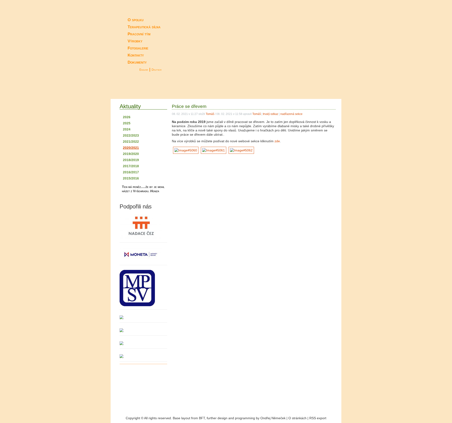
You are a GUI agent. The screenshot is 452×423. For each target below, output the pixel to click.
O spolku (136, 20)
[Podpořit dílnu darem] (230, 89)
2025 (126, 123)
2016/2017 (131, 172)
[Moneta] (143, 255)
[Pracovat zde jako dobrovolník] (263, 89)
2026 (126, 117)
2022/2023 (131, 135)
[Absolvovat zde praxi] (297, 89)
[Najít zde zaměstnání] (143, 89)
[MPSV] (143, 288)
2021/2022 (131, 141)
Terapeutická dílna (144, 27)
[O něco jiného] (326, 89)
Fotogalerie (138, 48)
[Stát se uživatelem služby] (172, 89)
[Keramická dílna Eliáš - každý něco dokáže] (306, 39)
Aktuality (136, 13)
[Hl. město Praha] (143, 227)
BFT (202, 418)
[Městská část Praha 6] (143, 330)
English (143, 69)
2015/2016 (131, 178)
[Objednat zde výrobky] (200, 89)
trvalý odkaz (270, 114)
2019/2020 (131, 154)
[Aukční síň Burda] (143, 356)
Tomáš (210, 114)
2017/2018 (131, 166)
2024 (126, 129)
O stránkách (297, 418)
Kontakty (136, 55)
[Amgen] (143, 343)
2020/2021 (131, 148)
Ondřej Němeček (273, 418)
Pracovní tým (139, 34)
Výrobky (135, 41)
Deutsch (156, 69)
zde (277, 141)
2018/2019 (131, 160)
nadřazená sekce (291, 114)
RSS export (317, 418)
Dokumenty (137, 62)
